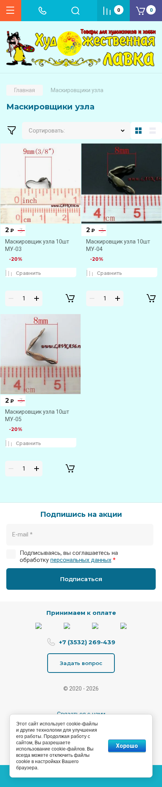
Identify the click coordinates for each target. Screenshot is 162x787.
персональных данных (80, 559)
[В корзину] (70, 298)
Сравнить (28, 273)
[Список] (154, 130)
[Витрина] (138, 130)
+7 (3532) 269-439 (87, 642)
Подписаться (81, 579)
